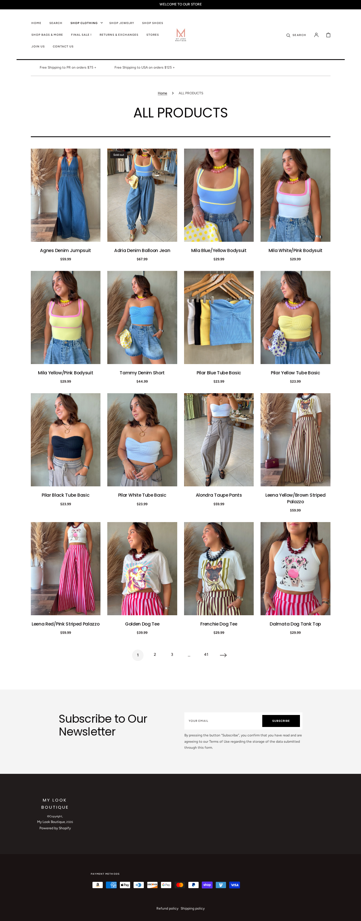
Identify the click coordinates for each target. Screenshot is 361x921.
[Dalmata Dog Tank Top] (295, 568)
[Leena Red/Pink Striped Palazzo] (66, 568)
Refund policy (167, 908)
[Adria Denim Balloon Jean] (142, 195)
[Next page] (223, 655)
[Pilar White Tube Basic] (142, 439)
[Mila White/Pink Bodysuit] (295, 195)
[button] (296, 34)
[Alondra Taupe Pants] (219, 439)
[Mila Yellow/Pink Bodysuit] (66, 317)
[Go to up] (353, 913)
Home (162, 93)
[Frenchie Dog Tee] (219, 568)
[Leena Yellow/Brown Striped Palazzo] (295, 439)
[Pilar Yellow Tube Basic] (295, 317)
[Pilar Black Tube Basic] (66, 439)
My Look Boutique (51, 822)
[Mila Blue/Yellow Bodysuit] (219, 195)
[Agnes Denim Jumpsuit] (66, 195)
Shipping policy (193, 908)
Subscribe (281, 721)
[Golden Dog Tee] (142, 568)
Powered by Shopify (55, 828)
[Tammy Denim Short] (142, 317)
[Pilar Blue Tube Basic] (219, 317)
